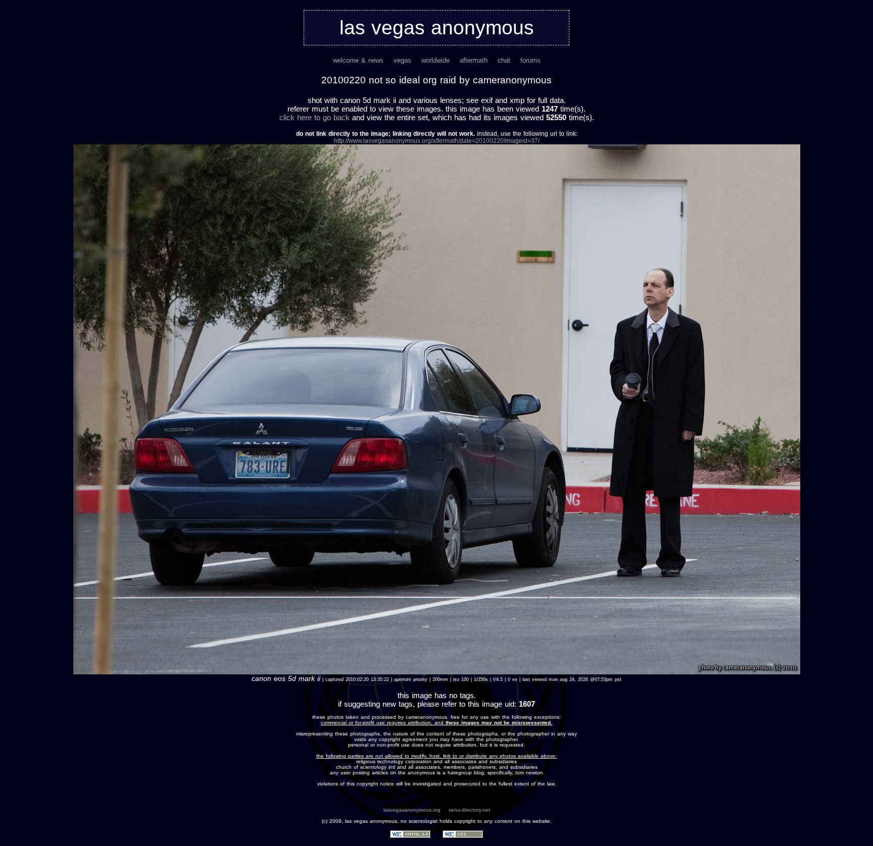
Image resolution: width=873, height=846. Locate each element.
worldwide (435, 60)
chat (504, 60)
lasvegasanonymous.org (412, 810)
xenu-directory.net (469, 810)
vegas (402, 60)
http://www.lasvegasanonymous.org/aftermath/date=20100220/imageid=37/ (437, 140)
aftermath (474, 60)
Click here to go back (314, 117)
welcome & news (358, 60)
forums (530, 60)
